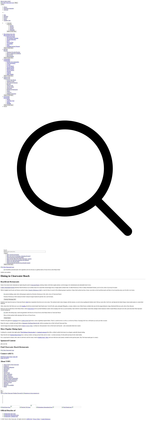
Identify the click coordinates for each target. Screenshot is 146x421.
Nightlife (9, 103)
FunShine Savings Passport (13, 46)
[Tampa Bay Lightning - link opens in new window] (74, 416)
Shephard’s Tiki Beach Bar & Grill (30, 323)
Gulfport (9, 73)
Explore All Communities (13, 62)
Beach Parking (10, 56)
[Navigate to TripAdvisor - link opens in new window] (10, 407)
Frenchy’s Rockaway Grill (35, 290)
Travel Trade (7, 372)
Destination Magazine (9, 367)
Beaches (6, 50)
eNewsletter (6, 368)
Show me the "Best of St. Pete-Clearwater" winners (19, 258)
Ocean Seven (31, 308)
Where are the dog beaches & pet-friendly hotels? (18, 263)
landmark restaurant (42, 332)
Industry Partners (8, 375)
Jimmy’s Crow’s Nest (27, 325)
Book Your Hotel (11, 36)
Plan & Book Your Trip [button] (9, 34)
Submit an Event (8, 382)
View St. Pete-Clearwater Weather (9, 393)
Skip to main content (5, 1)
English (11, 25)
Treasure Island (10, 67)
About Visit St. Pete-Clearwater (11, 364)
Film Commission (8, 374)
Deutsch (12, 27)
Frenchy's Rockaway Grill (9, 299)
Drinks (8, 102)
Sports (5, 19)
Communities (7, 60)
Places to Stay (10, 42)
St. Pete (8, 64)
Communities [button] (7, 59)
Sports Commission (8, 377)
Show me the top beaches (13, 254)
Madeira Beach (10, 68)
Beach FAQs (10, 55)
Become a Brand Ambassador (11, 378)
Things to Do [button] (7, 77)
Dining (8, 99)
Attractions (9, 88)
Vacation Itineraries (11, 39)
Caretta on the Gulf (25, 320)
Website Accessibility (9, 385)
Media (5, 386)
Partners (6, 17)
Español (12, 28)
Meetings (6, 16)
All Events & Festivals (12, 82)
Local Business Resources (10, 381)
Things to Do (7, 78)
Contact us (6, 366)
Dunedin (9, 71)
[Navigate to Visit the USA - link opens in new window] (28, 407)
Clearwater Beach (11, 63)
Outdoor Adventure (11, 93)
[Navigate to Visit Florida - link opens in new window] (71, 407)
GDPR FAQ (29, 419)
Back (11, 31)
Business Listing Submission (10, 379)
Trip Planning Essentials (12, 38)
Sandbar (24, 306)
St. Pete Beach (10, 66)
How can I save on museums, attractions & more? (18, 256)
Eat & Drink (7, 98)
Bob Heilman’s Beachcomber (28, 332)
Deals (8, 45)
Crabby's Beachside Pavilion (7, 287)
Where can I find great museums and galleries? (18, 260)
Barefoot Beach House (15, 334)
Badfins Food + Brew (43, 337)
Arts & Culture (10, 86)
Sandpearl (15, 320)
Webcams (6, 383)
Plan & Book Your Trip (9, 35)
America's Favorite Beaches (13, 52)
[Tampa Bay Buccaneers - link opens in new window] (74, 415)
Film (5, 15)
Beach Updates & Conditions (14, 53)
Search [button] (5, 106)
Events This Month (11, 80)
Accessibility (10, 43)
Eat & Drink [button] (7, 96)
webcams (6, 9)
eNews (5, 7)
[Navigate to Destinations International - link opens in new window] (49, 407)
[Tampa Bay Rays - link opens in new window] (74, 413)
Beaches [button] (6, 49)
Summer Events (10, 81)
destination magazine (9, 8)
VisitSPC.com (7, 20)
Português (12, 30)
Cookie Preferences (45, 419)
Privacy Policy (36, 419)
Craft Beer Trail (10, 100)
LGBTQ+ (9, 92)
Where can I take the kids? (13, 261)
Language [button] (9, 23)
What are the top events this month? (15, 257)
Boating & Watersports (12, 89)
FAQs (8, 41)
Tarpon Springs (10, 70)
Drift (27, 302)
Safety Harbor (10, 74)
